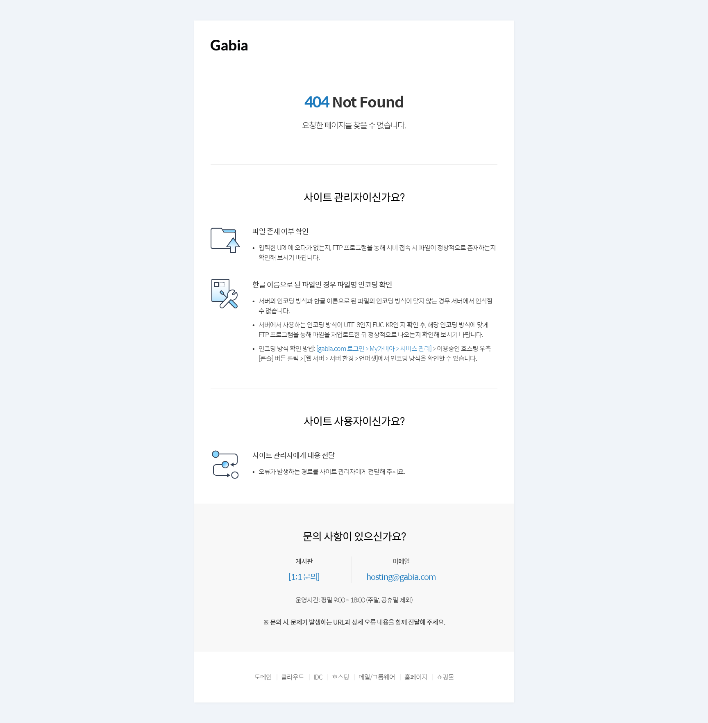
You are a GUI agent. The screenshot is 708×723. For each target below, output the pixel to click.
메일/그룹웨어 (377, 677)
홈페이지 (415, 677)
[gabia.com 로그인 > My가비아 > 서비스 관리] (373, 348)
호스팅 (340, 677)
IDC (317, 677)
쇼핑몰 (445, 677)
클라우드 (292, 677)
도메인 (263, 677)
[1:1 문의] (304, 576)
